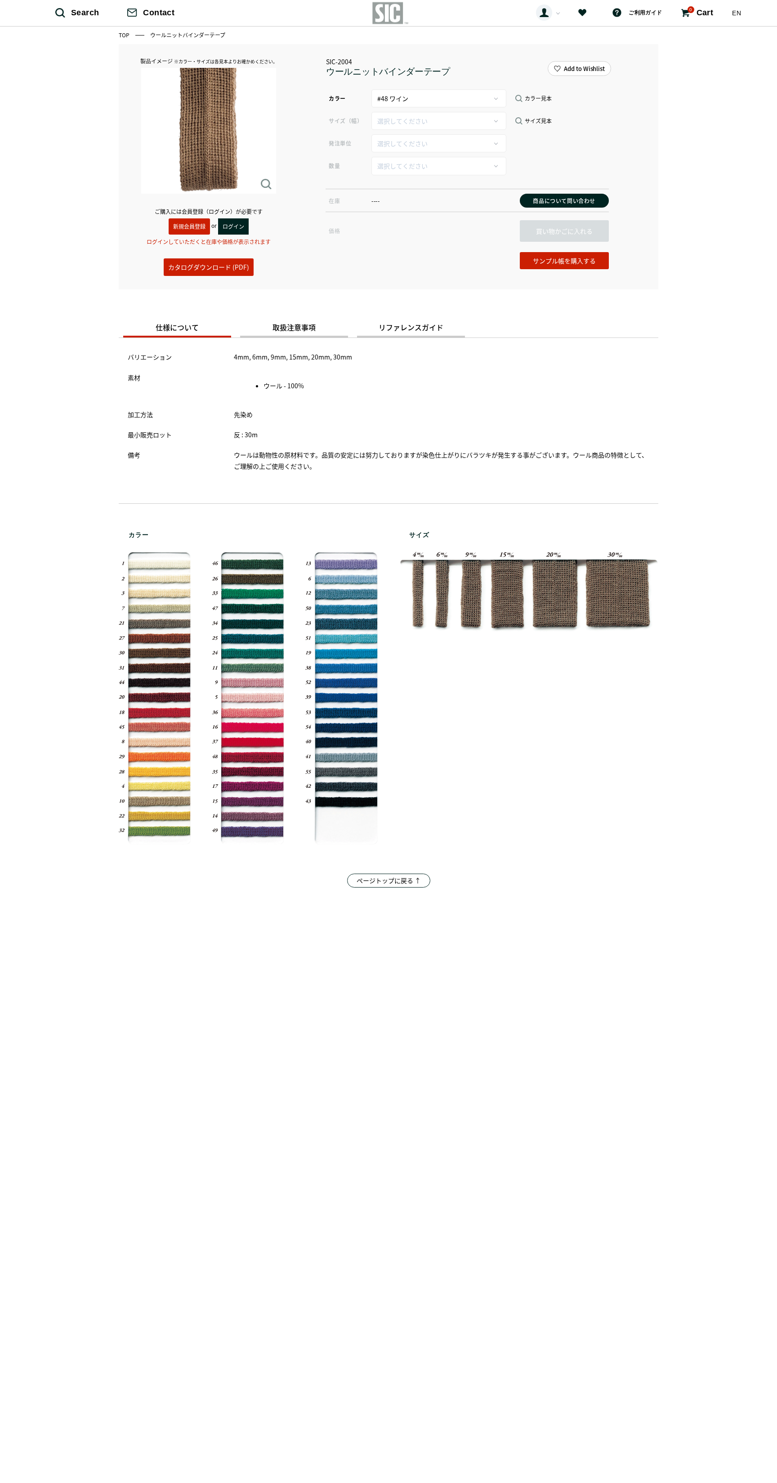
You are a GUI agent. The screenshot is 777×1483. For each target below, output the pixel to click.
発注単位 (340, 143)
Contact (158, 12)
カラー (337, 98)
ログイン (233, 226)
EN (736, 13)
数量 (334, 165)
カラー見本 (538, 98)
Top (125, 35)
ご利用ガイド (645, 12)
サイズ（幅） (345, 120)
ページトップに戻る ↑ (389, 880)
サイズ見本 (538, 120)
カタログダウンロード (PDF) (208, 266)
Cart (701, 12)
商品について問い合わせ (564, 200)
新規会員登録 (189, 226)
